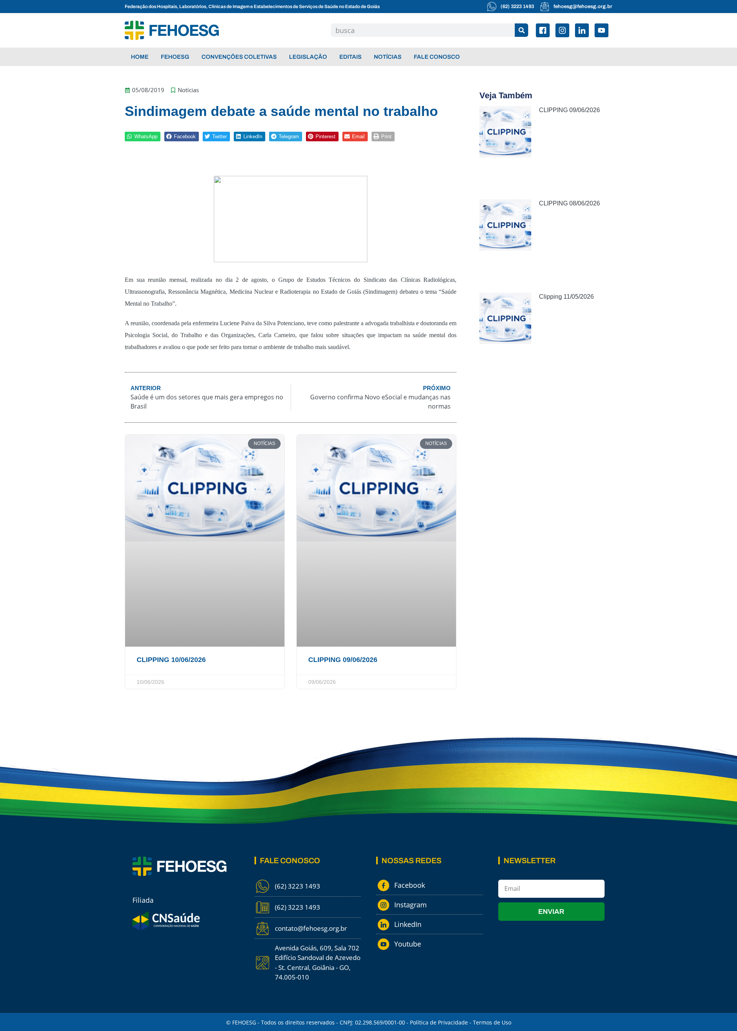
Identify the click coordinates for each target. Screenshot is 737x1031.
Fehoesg (175, 57)
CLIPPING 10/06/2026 (171, 660)
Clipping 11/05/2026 (566, 296)
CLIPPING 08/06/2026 (569, 203)
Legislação (308, 57)
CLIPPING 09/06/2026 (342, 660)
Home (140, 57)
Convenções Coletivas (239, 57)
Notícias (388, 57)
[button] (142, 136)
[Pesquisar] (521, 30)
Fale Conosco (437, 57)
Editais (350, 57)
